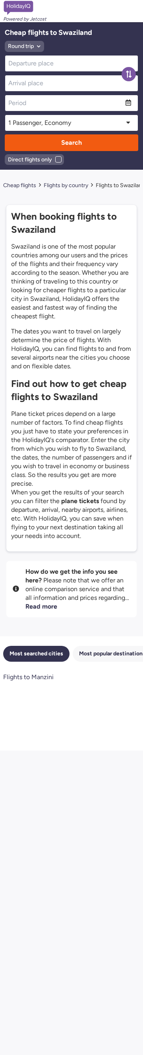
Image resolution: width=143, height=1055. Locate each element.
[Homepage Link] (24, 8)
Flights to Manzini (28, 677)
